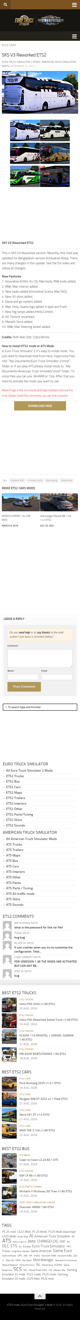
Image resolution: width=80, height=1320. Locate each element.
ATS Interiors (15, 872)
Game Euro (62, 1250)
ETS (14, 1245)
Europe (27, 1246)
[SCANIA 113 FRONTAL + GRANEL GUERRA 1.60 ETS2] (9, 1036)
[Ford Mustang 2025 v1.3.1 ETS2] (9, 1084)
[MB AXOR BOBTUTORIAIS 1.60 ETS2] (9, 1054)
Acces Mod (23, 1236)
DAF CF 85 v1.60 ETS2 (33, 1175)
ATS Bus (12, 861)
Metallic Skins (66, 480)
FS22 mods (34, 1274)
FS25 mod (47, 1278)
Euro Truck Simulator (48, 1246)
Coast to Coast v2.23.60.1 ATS (38, 1160)
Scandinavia (47, 1264)
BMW (32, 1241)
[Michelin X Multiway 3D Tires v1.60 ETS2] (9, 1192)
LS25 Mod (33, 1278)
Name (11, 670)
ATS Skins (13, 899)
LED (75, 1255)
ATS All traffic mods (20, 894)
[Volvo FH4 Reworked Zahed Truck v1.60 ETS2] (9, 1020)
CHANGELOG (47, 1241)
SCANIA (58, 1264)
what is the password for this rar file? (38, 927)
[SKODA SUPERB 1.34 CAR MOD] (21, 502)
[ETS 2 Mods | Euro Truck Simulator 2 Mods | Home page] (40, 20)
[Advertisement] (40, 214)
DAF (62, 1241)
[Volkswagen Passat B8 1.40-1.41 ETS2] (59, 502)
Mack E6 (10, 1260)
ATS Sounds (14, 905)
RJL (38, 1264)
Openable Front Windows (66, 1260)
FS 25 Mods (39, 1231)
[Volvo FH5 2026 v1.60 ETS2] (9, 1004)
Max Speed (27, 1260)
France (6, 1251)
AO (73, 1236)
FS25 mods (49, 1274)
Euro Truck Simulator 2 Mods (37, 1202)
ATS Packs (13, 883)
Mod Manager (43, 1260)
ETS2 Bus (13, 781)
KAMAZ (37, 1255)
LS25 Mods (9, 1236)
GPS (19, 1255)
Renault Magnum (10, 1265)
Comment (13, 645)
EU (20, 1246)
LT (3, 1260)
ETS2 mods (13, 1304)
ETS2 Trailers (15, 798)
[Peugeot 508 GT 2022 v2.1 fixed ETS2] (9, 1099)
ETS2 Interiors (16, 803)
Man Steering (51, 480)
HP (30, 1255)
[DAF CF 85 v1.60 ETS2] (9, 1176)
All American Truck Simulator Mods (31, 839)
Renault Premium (27, 1265)
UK (50, 1270)
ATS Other (13, 877)
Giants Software (9, 1255)
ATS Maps (13, 855)
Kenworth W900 (65, 1256)
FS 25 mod (9, 1231)
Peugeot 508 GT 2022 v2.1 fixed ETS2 (43, 1099)
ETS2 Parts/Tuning (19, 814)
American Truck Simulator (52, 1236)
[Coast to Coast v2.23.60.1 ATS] (9, 1160)
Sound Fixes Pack (38, 1270)
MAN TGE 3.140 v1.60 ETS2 (37, 1130)
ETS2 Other (14, 809)
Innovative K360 (17, 480)
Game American (41, 1251)
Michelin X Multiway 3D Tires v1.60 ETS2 (45, 1191)
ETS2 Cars (9, 45)
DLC (5, 1245)
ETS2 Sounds (15, 825)
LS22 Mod (24, 1231)
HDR (26, 1256)
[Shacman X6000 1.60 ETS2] (9, 1207)
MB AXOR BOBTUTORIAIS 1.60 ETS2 (42, 1053)
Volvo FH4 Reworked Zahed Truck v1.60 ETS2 (48, 1019)
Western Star (59, 1270)
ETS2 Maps (14, 793)
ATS (6, 1241)
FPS (69, 1246)
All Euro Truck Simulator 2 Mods (29, 771)
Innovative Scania (35, 480)
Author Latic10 (19, 1241)
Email (45, 670)
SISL (25, 1270)
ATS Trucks (14, 844)
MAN (18, 1260)
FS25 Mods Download (62, 1231)
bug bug (19, 937)
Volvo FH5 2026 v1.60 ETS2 (37, 1004)
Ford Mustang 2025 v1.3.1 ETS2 (40, 1083)
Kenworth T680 (49, 1255)
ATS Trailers (14, 850)
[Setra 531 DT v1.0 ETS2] (9, 1115)
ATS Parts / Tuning (19, 888)
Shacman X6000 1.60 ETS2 (36, 1207)
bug (16, 975)
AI (31, 1235)
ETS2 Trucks (15, 776)
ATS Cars (12, 866)
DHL (68, 1241)
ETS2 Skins (14, 820)
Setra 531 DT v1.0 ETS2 (34, 1114)
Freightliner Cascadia (20, 1251)
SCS (17, 1269)
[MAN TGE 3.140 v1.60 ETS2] (9, 1131)
